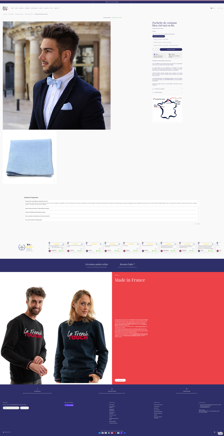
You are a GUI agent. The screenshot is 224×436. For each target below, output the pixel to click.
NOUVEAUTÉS (46, 8)
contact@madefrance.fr (204, 406)
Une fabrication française (112, 407)
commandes (70, 402)
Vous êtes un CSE (112, 415)
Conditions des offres (113, 423)
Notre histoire (111, 404)
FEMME (16, 8)
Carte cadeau (156, 406)
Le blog (110, 416)
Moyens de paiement (158, 413)
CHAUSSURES (21, 8)
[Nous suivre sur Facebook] (214, 432)
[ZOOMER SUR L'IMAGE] (108, 126)
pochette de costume (169, 78)
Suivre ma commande (158, 404)
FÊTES (51, 8)
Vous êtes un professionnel (111, 410)
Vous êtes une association (112, 413)
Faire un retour (157, 409)
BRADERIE (41, 8)
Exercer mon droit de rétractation (158, 417)
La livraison (156, 408)
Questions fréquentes (158, 411)
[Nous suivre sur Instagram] (217, 432)
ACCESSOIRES (27, 8)
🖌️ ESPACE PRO (56, 8)
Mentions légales (112, 421)
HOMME (12, 8)
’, (136, 334)
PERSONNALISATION (34, 8)
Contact (155, 415)
